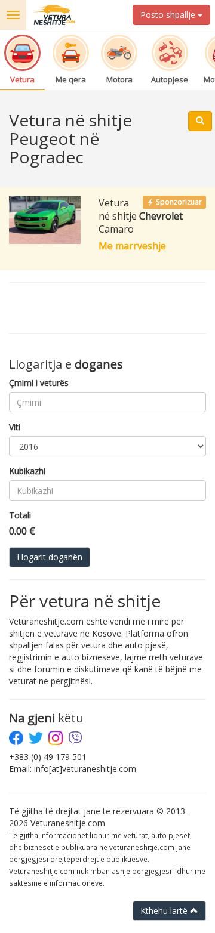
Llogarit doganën (49, 557)
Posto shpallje (169, 14)
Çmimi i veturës (39, 382)
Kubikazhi (27, 471)
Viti (14, 426)
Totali (20, 515)
